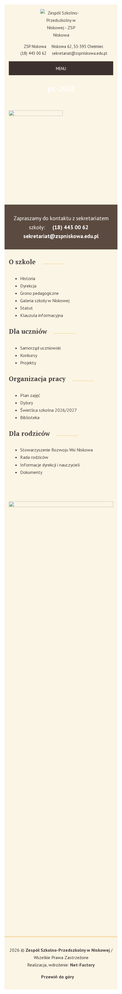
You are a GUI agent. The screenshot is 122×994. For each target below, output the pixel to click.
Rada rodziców (34, 457)
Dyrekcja (28, 286)
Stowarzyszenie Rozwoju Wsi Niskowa (56, 450)
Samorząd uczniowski (40, 348)
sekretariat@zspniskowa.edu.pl (79, 53)
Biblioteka (29, 417)
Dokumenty (31, 472)
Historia (27, 278)
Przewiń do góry (57, 977)
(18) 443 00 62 (33, 53)
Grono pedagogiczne (39, 293)
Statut (26, 308)
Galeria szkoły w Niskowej (45, 300)
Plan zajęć (30, 395)
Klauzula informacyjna (41, 315)
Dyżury (26, 402)
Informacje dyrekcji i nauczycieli (50, 465)
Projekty (28, 362)
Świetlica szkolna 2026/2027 (48, 410)
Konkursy (28, 355)
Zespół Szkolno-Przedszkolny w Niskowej (68, 950)
